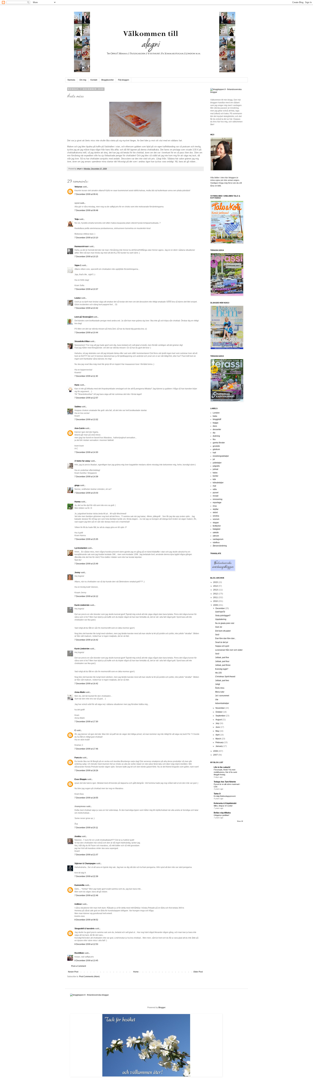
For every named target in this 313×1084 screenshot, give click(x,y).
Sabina (78, 406)
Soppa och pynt (222, 646)
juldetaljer (217, 463)
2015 (215, 582)
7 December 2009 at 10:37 (86, 289)
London (216, 413)
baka (215, 416)
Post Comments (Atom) (89, 976)
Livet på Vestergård (84, 317)
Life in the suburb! (222, 767)
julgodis (216, 466)
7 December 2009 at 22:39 (86, 876)
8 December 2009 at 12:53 (86, 944)
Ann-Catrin (80, 428)
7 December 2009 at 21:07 (86, 855)
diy (214, 433)
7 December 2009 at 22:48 (86, 895)
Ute (216, 699)
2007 (215, 755)
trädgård (216, 529)
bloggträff (217, 419)
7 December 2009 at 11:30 (86, 376)
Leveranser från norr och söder (229, 650)
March (219, 739)
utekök (216, 532)
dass (215, 426)
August (219, 719)
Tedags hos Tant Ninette (225, 782)
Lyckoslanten (81, 548)
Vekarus (78, 187)
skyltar (215, 509)
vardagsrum (218, 539)
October (219, 712)
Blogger (161, 1007)
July (218, 723)
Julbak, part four (222, 661)
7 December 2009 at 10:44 (86, 332)
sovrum (216, 519)
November (220, 708)
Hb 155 (218, 673)
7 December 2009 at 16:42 (86, 640)
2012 (215, 594)
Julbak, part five (222, 657)
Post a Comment (78, 966)
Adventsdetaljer (222, 703)
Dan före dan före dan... (225, 638)
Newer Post (73, 972)
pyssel (215, 492)
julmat (215, 469)
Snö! (217, 635)
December (220, 608)
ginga (77, 485)
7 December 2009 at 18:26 (86, 770)
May (218, 731)
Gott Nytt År (220, 612)
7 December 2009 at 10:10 (86, 238)
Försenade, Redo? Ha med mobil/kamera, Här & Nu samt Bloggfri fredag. (225, 772)
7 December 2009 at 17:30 (86, 721)
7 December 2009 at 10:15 (86, 256)
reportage (217, 502)
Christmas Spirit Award (225, 676)
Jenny (77, 572)
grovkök (216, 446)
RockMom (79, 953)
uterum (216, 536)
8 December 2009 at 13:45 (86, 960)
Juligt (217, 684)
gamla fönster (219, 443)
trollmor (78, 904)
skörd (215, 512)
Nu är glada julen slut (224, 623)
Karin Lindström (82, 605)
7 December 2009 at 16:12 (86, 596)
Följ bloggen (123, 80)
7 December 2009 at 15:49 (86, 564)
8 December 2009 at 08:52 (86, 920)
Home (136, 972)
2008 (215, 751)
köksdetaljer (218, 482)
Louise (78, 298)
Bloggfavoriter (107, 80)
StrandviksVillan (82, 341)
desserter (217, 429)
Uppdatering (220, 619)
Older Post (198, 972)
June (218, 727)
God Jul (218, 627)
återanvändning (220, 546)
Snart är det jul (221, 642)
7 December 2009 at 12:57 (86, 398)
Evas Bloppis (81, 779)
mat (214, 486)
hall (214, 452)
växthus (216, 542)
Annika (78, 836)
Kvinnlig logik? (221, 669)
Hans (77, 385)
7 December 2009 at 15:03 (86, 493)
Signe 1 (78, 265)
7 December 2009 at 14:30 (86, 452)
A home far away (82, 461)
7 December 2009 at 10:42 (86, 308)
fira (214, 439)
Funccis (78, 757)
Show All (240, 821)
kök (214, 479)
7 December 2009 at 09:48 (86, 210)
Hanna (78, 502)
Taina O (217, 794)
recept (215, 496)
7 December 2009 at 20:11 (86, 827)
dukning (216, 436)
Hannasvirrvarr (82, 246)
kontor (215, 476)
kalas (215, 473)
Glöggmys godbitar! (221, 815)
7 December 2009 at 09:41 (86, 194)
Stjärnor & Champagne (85, 863)
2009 (215, 605)
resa (215, 506)
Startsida (71, 80)
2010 (215, 601)
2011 (215, 597)
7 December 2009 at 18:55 (86, 798)
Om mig (82, 80)
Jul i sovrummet (222, 696)
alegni (79, 169)
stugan (216, 522)
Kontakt (93, 80)
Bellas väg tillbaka (222, 813)
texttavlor (217, 526)
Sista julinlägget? (223, 615)
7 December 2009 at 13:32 (86, 419)
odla (215, 489)
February (220, 742)
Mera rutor (219, 692)
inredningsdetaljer (221, 456)
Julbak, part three (223, 665)
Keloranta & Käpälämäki (225, 803)
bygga (215, 423)
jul (214, 459)
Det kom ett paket (223, 631)
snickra (216, 516)
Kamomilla (79, 885)
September (221, 716)
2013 (215, 590)
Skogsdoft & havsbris (85, 928)
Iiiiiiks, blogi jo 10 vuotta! (223, 806)
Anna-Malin (80, 692)
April (218, 735)
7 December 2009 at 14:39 (86, 476)
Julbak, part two (222, 680)
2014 (215, 586)
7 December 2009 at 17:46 (86, 749)
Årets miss (219, 688)
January (219, 746)
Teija (77, 219)
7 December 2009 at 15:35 (86, 539)
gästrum (216, 449)
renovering (217, 499)
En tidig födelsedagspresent (225, 796)
